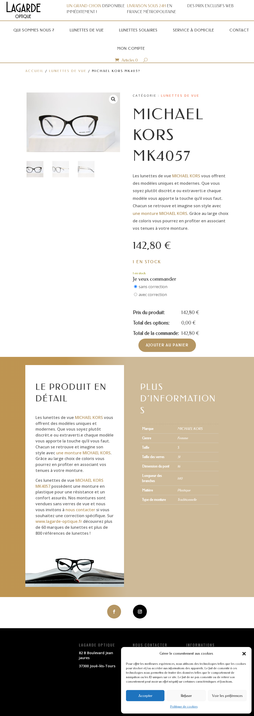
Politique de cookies (184, 706)
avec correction (153, 294)
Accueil (34, 71)
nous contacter (80, 509)
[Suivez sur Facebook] (114, 612)
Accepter (145, 695)
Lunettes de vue (87, 30)
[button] (244, 653)
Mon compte (131, 48)
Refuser (186, 695)
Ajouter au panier (167, 345)
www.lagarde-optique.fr (58, 521)
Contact (239, 30)
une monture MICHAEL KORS (160, 213)
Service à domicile (193, 30)
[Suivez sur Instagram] (140, 612)
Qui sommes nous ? (33, 30)
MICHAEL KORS (186, 176)
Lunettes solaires (138, 30)
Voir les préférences (227, 695)
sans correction (153, 286)
